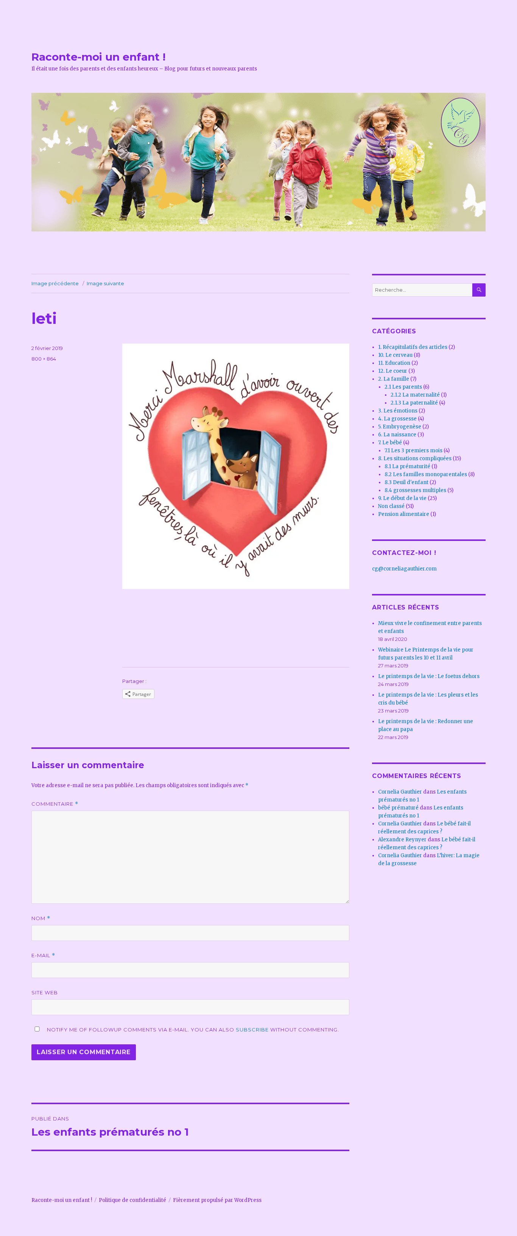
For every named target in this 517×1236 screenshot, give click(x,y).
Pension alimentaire (403, 514)
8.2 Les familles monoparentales (426, 474)
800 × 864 (43, 359)
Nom (40, 918)
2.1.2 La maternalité (415, 395)
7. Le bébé (390, 442)
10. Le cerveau (395, 355)
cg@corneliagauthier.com (404, 569)
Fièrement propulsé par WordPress (217, 1200)
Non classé (391, 506)
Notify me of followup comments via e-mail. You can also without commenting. (192, 1030)
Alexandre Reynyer (402, 839)
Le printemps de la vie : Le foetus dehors (429, 676)
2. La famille (393, 379)
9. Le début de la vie (402, 498)
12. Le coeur (392, 371)
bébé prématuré (398, 808)
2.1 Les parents (403, 387)
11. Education (394, 363)
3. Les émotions (397, 411)
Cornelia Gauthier (400, 792)
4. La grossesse (397, 419)
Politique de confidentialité (132, 1200)
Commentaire (54, 804)
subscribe (252, 1030)
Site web (44, 992)
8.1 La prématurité (407, 466)
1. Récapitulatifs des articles (412, 347)
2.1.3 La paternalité (414, 403)
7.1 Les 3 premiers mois (413, 450)
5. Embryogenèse (399, 426)
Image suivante (105, 283)
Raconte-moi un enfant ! (98, 56)
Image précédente (55, 283)
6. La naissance (397, 434)
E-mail (43, 955)
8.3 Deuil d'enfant (406, 482)
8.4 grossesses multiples (415, 490)
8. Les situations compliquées (415, 458)
